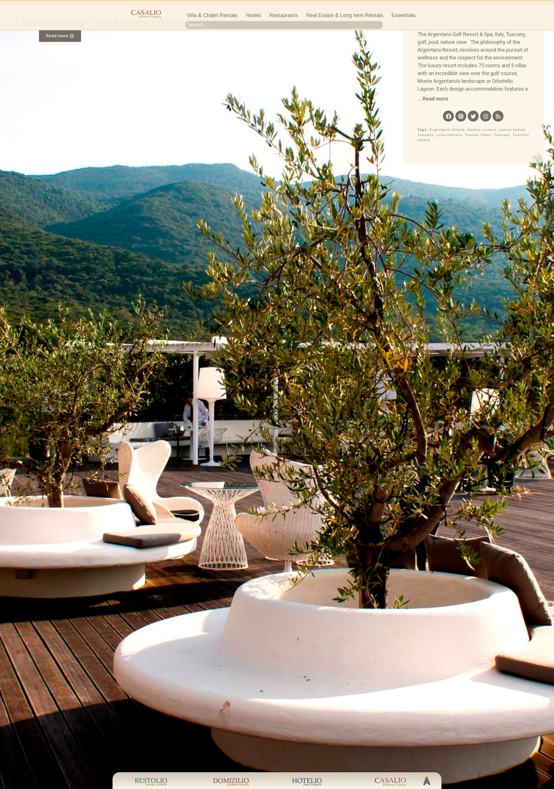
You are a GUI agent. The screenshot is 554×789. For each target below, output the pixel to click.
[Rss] (498, 116)
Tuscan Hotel (478, 135)
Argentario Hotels (447, 130)
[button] (60, 36)
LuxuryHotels (449, 135)
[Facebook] (448, 116)
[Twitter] (473, 116)
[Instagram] (485, 116)
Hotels (473, 130)
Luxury (489, 130)
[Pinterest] (460, 116)
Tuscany (502, 135)
